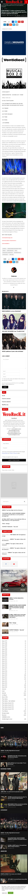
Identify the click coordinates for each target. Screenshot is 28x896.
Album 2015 (4, 665)
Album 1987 (4, 647)
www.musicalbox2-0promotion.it (9, 240)
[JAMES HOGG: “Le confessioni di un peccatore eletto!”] (14, 781)
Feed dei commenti (6, 401)
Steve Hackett (5, 254)
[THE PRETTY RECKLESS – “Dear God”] (5, 631)
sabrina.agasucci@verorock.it (14, 431)
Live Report (4, 695)
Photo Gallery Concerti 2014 (8, 707)
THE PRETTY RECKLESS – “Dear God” (10, 526)
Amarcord (4, 689)
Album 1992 (4, 651)
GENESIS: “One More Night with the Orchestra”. (12, 510)
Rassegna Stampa (6, 769)
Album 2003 (4, 653)
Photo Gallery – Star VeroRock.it (8, 701)
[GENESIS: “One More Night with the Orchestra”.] (5, 599)
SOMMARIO (5, 8)
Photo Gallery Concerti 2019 (8, 709)
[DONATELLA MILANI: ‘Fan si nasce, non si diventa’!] (14, 863)
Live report (4, 810)
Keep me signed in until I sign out (10, 457)
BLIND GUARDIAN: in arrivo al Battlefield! (11, 311)
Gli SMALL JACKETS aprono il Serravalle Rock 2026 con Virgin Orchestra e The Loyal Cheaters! (14, 520)
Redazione (4, 15)
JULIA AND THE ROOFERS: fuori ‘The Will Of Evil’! (13, 331)
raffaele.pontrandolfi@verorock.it (14, 433)
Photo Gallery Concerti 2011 (8, 703)
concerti (4, 248)
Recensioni (4, 715)
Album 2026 (4, 687)
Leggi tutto (4, 893)
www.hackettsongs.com (7, 237)
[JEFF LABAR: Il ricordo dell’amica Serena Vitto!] (4, 881)
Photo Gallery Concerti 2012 (8, 705)
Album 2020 (4, 675)
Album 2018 (4, 671)
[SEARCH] (24, 501)
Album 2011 (4, 657)
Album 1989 (4, 649)
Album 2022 (4, 679)
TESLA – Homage (6, 523)
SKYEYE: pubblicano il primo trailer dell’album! (12, 351)
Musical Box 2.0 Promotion (8, 252)
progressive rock (17, 252)
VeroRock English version (7, 719)
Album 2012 (4, 659)
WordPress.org (5, 404)
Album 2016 (4, 667)
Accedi (3, 395)
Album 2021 (4, 677)
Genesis (4, 250)
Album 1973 (4, 641)
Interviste (4, 693)
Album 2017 (4, 669)
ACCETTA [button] (11, 892)
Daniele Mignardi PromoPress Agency (14, 248)
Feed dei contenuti (6, 398)
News (2, 8)
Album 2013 (4, 661)
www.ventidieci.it (5, 243)
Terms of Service (9, 384)
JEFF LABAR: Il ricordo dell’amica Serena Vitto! (17, 879)
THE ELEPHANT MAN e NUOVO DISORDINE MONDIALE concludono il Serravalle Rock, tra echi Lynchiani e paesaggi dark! (13, 515)
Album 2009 (4, 655)
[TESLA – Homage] (5, 624)
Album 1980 (4, 643)
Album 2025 (4, 685)
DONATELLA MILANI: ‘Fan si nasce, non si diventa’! (11, 874)
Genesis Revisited (10, 250)
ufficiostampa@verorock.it (14, 430)
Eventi (3, 691)
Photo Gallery (5, 699)
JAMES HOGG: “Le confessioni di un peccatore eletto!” (12, 791)
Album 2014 (4, 663)
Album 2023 (4, 681)
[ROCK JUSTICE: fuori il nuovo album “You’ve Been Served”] (4, 764)
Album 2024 (4, 683)
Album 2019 (4, 673)
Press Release (5, 711)
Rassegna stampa (5, 713)
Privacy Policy (5, 453)
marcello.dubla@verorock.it (14, 434)
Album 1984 (4, 645)
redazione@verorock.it (16, 429)
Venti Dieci (11, 254)
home (16, 250)
